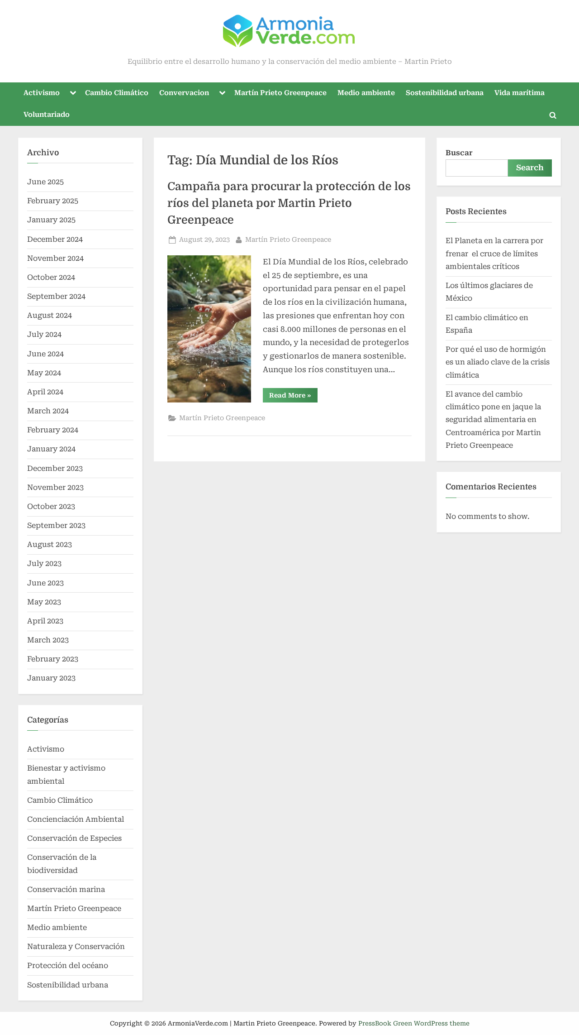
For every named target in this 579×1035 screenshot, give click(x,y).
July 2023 (44, 563)
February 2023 (52, 659)
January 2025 (51, 220)
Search (530, 167)
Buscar (459, 153)
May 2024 (44, 373)
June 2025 (45, 181)
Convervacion (184, 93)
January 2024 (51, 449)
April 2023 (45, 621)
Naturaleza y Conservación (76, 946)
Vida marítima (519, 93)
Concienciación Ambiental (75, 819)
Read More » (293, 396)
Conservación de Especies (74, 838)
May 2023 (44, 602)
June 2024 (45, 354)
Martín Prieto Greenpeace (280, 93)
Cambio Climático (116, 93)
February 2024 (52, 430)
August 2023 (49, 544)
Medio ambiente (366, 93)
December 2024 (55, 239)
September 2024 (56, 296)
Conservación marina (66, 889)
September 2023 (56, 525)
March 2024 (48, 411)
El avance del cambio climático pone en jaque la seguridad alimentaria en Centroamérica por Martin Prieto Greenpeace (493, 420)
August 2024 (49, 315)
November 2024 (55, 258)
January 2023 (51, 678)
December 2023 (55, 468)
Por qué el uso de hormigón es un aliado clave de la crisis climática (498, 362)
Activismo (42, 93)
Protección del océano (67, 965)
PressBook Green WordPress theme (414, 1023)
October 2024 (51, 277)
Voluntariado (47, 114)
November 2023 (55, 487)
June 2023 (45, 583)
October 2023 (51, 506)
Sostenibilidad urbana (445, 93)
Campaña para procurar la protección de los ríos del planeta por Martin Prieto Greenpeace (289, 203)
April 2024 (45, 392)
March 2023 (48, 640)
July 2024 (44, 334)
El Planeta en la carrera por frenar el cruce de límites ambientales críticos (494, 253)
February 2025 (52, 200)
